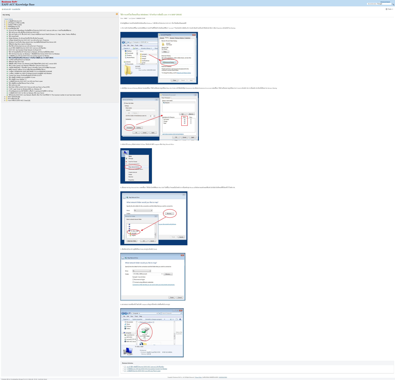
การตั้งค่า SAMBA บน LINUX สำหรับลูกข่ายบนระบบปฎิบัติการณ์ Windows (30, 73)
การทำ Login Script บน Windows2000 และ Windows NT (25, 89)
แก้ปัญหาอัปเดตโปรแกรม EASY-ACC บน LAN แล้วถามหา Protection (29, 40)
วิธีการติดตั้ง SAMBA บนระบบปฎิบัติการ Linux (22, 77)
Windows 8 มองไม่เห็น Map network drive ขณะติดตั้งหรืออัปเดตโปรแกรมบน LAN (32, 42)
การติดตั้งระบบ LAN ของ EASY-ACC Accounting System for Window (29, 56)
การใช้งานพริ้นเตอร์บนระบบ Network (19, 60)
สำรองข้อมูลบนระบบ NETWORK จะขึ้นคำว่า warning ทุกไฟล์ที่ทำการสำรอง (31, 91)
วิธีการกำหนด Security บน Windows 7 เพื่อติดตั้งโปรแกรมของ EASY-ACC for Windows (34, 54)
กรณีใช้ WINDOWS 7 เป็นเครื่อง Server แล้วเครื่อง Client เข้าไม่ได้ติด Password (32, 67)
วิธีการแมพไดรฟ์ (13, 36)
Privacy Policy (198, 377)
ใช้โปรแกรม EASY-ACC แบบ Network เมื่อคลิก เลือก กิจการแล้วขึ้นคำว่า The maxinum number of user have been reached (45, 95)
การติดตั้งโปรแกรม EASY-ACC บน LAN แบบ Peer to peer (26, 81)
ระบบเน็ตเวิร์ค (16, 9)
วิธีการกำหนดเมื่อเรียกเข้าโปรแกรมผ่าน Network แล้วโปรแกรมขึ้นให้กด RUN (31, 52)
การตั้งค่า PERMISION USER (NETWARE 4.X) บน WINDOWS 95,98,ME (30, 71)
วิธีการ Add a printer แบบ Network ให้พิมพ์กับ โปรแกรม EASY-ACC (28, 65)
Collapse (11, 19)
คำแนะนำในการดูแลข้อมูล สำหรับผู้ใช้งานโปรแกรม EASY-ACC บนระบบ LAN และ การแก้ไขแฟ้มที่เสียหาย (40, 30)
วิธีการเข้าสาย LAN (14, 85)
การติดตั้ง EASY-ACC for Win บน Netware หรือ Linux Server (26, 93)
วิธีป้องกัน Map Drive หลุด (16, 61)
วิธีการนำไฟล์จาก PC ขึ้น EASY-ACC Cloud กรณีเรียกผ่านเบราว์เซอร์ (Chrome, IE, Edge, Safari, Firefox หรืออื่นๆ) (42, 34)
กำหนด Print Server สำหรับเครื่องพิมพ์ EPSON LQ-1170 (25, 75)
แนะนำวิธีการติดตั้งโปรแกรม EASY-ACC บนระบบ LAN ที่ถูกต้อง (27, 48)
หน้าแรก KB (7, 9)
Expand (6, 19)
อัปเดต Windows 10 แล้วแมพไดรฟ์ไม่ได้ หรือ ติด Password (26, 38)
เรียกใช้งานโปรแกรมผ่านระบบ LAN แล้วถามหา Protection (26, 46)
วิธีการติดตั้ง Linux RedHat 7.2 (17, 79)
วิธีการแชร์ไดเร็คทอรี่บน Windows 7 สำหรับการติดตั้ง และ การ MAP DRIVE (31, 58)
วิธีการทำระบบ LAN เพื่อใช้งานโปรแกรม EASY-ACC (24, 32)
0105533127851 (223, 377)
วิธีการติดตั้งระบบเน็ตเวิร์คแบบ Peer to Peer (21, 83)
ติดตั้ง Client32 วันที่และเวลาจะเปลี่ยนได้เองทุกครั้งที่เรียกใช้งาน (27, 69)
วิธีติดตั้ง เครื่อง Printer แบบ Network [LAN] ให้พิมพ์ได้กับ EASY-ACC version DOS (33, 63)
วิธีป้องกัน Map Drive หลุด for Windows (20, 44)
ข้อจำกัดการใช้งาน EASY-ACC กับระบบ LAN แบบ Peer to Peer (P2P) (29, 87)
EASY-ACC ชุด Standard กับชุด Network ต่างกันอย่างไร (25, 50)
